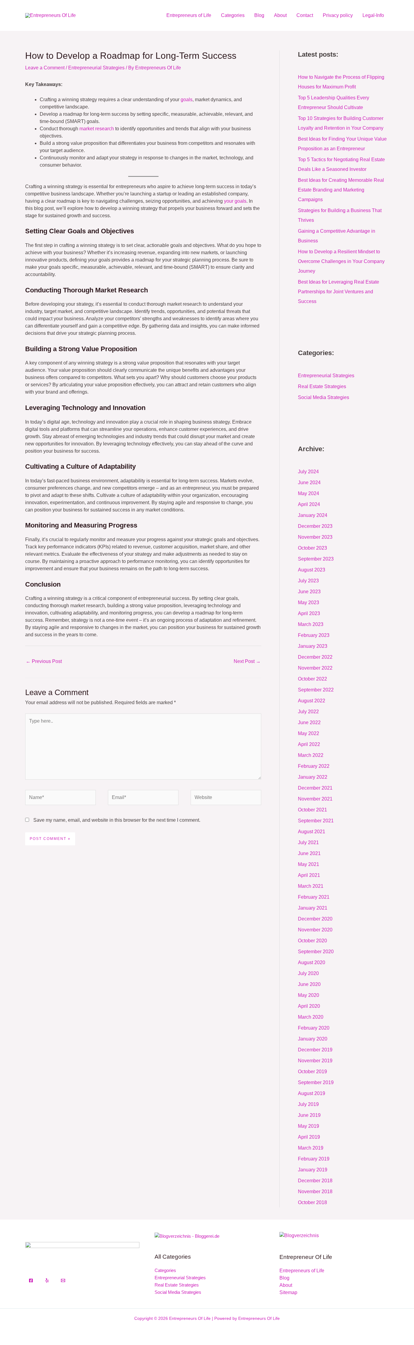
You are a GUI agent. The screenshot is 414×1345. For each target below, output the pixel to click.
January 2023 (312, 646)
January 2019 (312, 1169)
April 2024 (309, 504)
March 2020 (310, 1017)
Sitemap (288, 1292)
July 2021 (308, 842)
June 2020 (309, 984)
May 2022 (308, 733)
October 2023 (312, 548)
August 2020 (311, 962)
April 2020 (309, 1006)
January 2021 (312, 908)
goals (186, 99)
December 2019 (315, 1049)
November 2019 (315, 1060)
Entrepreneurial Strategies (96, 67)
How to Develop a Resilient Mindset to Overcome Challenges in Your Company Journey (341, 261)
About (280, 15)
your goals (235, 201)
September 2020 (316, 951)
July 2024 (308, 471)
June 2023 (309, 591)
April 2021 (309, 875)
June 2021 (309, 853)
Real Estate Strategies (322, 386)
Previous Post (44, 661)
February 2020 (313, 1027)
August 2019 (311, 1093)
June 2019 (309, 1115)
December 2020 (315, 918)
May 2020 (308, 995)
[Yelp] (47, 1280)
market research (96, 128)
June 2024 (309, 482)
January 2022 (312, 777)
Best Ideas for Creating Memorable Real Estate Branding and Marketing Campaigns (341, 190)
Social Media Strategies (323, 397)
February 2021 (313, 897)
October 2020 (312, 940)
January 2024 (312, 515)
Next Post (247, 661)
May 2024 (308, 493)
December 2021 (315, 788)
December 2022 (315, 657)
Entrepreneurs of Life (188, 15)
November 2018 (315, 1191)
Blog (259, 15)
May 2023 (308, 602)
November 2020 (315, 929)
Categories (233, 15)
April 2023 (309, 613)
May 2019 (308, 1126)
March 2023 (310, 624)
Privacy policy (338, 15)
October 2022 (312, 678)
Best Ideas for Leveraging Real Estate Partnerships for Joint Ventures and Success (338, 291)
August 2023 (311, 569)
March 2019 (310, 1147)
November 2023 (315, 537)
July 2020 (308, 973)
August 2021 (311, 831)
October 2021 (312, 809)
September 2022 (316, 689)
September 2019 (316, 1082)
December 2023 (315, 526)
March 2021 (310, 886)
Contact (304, 15)
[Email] (63, 1280)
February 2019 (313, 1158)
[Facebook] (31, 1280)
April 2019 (309, 1137)
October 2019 (312, 1071)
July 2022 (308, 711)
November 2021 (315, 798)
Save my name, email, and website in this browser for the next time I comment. (116, 820)
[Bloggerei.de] (187, 1235)
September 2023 (316, 558)
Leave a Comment (45, 67)
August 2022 (311, 700)
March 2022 (310, 755)
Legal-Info (373, 15)
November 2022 (315, 668)
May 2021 (308, 864)
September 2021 (316, 820)
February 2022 (313, 766)
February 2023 (313, 635)
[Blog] (299, 1235)
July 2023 (308, 580)
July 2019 (308, 1104)
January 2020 (312, 1038)
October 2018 (312, 1202)
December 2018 (315, 1180)
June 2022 (309, 722)
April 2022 (309, 744)
